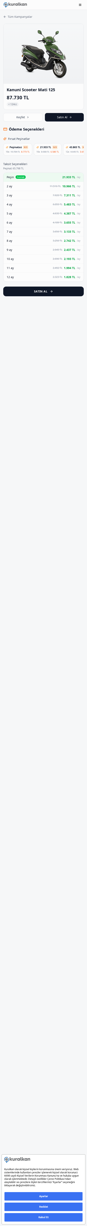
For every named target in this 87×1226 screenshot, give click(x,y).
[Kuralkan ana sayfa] (15, 5)
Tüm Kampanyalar (20, 17)
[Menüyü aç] (80, 4)
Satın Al (62, 117)
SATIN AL (40, 291)
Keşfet (20, 117)
